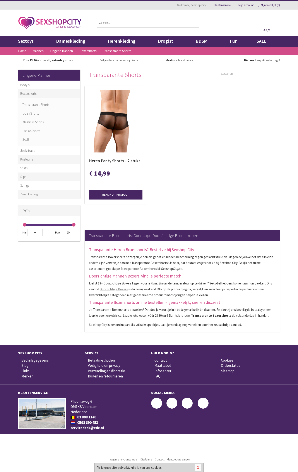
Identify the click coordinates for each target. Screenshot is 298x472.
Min (24, 232)
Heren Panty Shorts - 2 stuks (114, 160)
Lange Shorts (31, 131)
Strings (24, 185)
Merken (27, 376)
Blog (25, 365)
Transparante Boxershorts (139, 269)
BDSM (201, 41)
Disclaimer (146, 459)
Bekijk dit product (115, 194)
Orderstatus (230, 365)
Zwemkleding (29, 194)
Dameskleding (70, 41)
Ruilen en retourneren (105, 376)
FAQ (157, 376)
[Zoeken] (191, 23)
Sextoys (26, 41)
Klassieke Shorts (33, 122)
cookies (156, 467)
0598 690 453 (87, 422)
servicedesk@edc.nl (87, 427)
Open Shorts (30, 113)
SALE (262, 41)
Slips (23, 177)
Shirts (23, 168)
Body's (24, 85)
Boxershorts (28, 93)
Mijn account (246, 5)
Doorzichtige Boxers (114, 289)
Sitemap (228, 371)
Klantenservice (222, 5)
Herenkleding (121, 41)
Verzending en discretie (106, 371)
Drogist (165, 41)
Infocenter (162, 371)
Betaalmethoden (101, 360)
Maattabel (162, 365)
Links (25, 371)
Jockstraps (27, 151)
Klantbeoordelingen (178, 459)
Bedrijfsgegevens (35, 360)
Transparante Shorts (35, 105)
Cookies (227, 360)
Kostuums (26, 159)
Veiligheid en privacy (104, 365)
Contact (160, 360)
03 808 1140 (86, 417)
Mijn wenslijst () (270, 5)
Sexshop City (98, 325)
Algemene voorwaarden (124, 459)
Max (57, 232)
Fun (234, 41)
